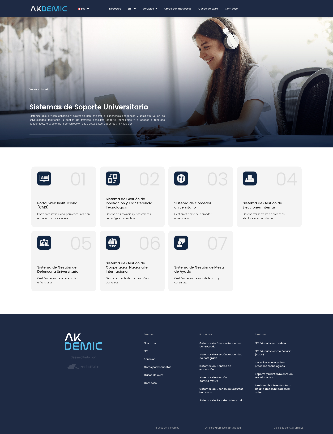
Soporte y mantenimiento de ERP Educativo (274, 375)
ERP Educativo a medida (270, 343)
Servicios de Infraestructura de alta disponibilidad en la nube (273, 389)
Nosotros (115, 8)
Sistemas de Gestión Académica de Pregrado (220, 344)
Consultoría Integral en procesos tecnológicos (270, 364)
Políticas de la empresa (166, 427)
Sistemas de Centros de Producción (215, 367)
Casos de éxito (208, 8)
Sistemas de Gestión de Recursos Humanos (221, 390)
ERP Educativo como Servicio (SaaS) (273, 352)
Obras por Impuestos (177, 8)
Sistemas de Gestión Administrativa (213, 379)
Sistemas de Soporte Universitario (221, 400)
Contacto (231, 8)
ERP (130, 8)
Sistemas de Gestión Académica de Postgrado (220, 356)
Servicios (148, 8)
